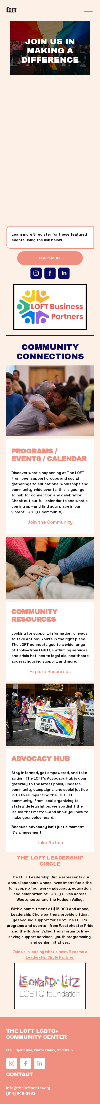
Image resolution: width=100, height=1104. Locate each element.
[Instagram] (36, 273)
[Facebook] (50, 273)
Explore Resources (50, 671)
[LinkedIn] (64, 273)
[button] (17, 125)
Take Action (50, 842)
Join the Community (50, 522)
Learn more (50, 258)
